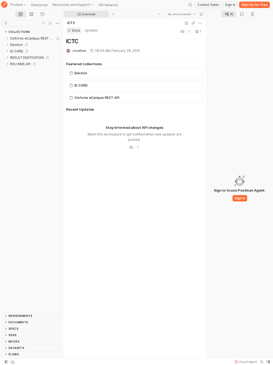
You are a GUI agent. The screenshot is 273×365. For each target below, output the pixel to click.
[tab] (20, 14)
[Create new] (43, 23)
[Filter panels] (6, 23)
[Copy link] (193, 23)
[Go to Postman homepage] (4, 5)
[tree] (31, 173)
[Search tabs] (159, 14)
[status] (13, 361)
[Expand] (7, 38)
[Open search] (190, 5)
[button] (201, 14)
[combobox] (181, 14)
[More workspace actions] (200, 23)
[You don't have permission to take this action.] (113, 14)
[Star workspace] (186, 23)
